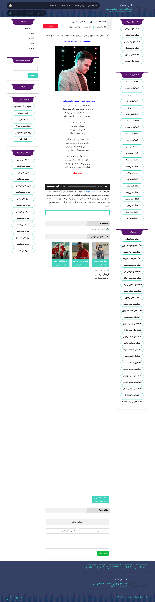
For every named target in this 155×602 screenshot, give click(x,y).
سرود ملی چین (23, 231)
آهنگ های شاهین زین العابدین (131, 284)
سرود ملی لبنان (23, 244)
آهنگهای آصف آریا (132, 395)
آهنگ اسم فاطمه (132, 88)
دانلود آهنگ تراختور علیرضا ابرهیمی (60, 263)
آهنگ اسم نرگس (132, 186)
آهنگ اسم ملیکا (132, 205)
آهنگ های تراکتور (132, 54)
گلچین (31, 38)
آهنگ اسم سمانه (132, 127)
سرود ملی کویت (23, 250)
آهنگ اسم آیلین (132, 173)
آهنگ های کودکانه (132, 239)
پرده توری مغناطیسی (23, 132)
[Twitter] (9, 598)
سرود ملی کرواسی (23, 211)
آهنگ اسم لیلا (132, 101)
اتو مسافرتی (23, 119)
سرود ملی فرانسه (23, 205)
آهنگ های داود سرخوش (132, 336)
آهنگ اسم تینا (132, 218)
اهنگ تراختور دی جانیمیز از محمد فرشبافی (80, 263)
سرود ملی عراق (23, 218)
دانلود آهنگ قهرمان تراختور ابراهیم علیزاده (101, 499)
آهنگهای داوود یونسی (132, 356)
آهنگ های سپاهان (132, 48)
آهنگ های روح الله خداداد (132, 401)
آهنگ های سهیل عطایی (132, 265)
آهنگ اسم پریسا (132, 192)
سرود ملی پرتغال (23, 198)
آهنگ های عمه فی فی (132, 304)
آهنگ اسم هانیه (132, 114)
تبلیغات (53, 5)
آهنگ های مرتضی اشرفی (132, 388)
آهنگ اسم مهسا (132, 107)
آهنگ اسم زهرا (132, 81)
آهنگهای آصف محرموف (132, 349)
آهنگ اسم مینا (132, 133)
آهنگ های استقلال (132, 35)
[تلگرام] (14, 598)
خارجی (32, 33)
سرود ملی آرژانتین (23, 166)
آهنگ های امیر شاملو (132, 343)
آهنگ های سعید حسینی (132, 369)
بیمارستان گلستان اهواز (23, 106)
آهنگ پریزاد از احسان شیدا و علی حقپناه (100, 263)
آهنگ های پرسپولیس (132, 41)
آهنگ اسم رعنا (132, 140)
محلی (51, 26)
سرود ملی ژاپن (23, 172)
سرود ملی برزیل (23, 159)
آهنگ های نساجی (132, 61)
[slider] (51, 186)
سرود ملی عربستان (23, 237)
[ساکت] (57, 186)
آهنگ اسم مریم (132, 94)
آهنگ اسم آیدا (132, 179)
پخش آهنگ (79, 5)
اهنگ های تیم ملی (132, 28)
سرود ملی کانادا (23, 224)
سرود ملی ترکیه (23, 179)
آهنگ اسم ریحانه (132, 120)
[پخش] (105, 186)
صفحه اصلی (92, 5)
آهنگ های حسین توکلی (132, 278)
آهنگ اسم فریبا (132, 153)
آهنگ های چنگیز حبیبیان (132, 291)
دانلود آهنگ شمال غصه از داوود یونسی (89, 22)
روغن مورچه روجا (23, 126)
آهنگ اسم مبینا (132, 212)
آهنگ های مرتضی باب (132, 271)
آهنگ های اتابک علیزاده (132, 258)
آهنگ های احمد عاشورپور (132, 310)
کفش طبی (23, 139)
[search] (10, 13)
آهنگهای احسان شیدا (132, 317)
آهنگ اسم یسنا (132, 160)
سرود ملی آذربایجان (23, 185)
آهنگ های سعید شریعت (132, 382)
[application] (77, 187)
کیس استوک (23, 113)
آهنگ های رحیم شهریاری (132, 323)
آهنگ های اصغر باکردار (132, 330)
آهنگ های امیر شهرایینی (132, 375)
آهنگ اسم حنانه (132, 166)
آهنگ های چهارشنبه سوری (132, 245)
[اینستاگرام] (19, 598)
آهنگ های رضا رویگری (132, 252)
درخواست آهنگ (65, 5)
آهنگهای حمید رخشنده (132, 362)
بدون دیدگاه (73, 27)
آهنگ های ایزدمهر (132, 297)
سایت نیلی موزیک (92, 191)
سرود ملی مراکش (23, 192)
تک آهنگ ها (29, 28)
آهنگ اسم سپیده (132, 199)
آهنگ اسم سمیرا (132, 146)
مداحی (31, 48)
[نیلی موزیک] (140, 8)
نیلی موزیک (141, 566)
